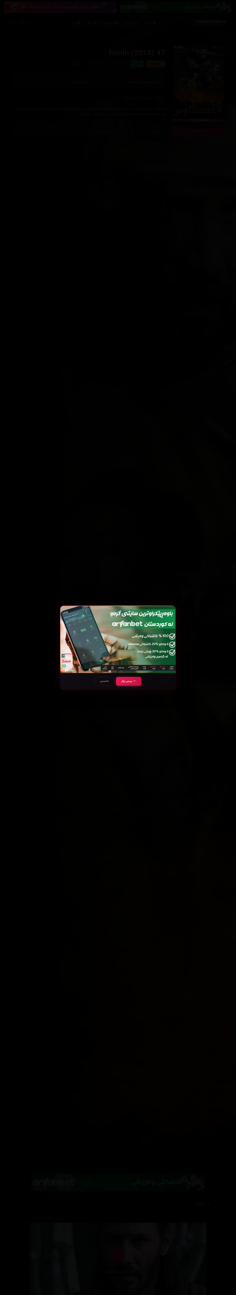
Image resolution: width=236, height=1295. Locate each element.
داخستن (104, 681)
